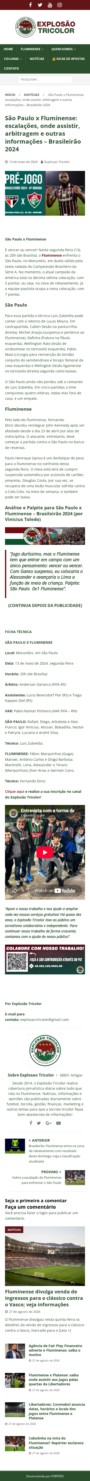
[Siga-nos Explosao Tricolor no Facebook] (31, 1123)
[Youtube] (50, 5)
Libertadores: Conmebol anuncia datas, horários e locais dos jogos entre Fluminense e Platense (57, 1411)
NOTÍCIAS (37, 59)
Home (8, 49)
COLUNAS (11, 59)
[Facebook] (30, 5)
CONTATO (11, 68)
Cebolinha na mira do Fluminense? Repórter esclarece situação (56, 1442)
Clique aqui (14, 791)
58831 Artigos (71, 1075)
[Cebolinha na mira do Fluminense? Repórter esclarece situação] (15, 1443)
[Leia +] (65, 1330)
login (44, 1212)
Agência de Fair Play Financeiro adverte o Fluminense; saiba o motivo (55, 1350)
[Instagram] (59, 5)
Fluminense (30, 49)
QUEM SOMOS (62, 49)
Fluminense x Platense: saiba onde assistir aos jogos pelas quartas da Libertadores (53, 1379)
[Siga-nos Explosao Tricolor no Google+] (47, 1123)
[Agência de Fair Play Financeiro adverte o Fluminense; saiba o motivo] (15, 1351)
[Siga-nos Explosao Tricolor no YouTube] (56, 1123)
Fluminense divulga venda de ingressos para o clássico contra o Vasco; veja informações (44, 1298)
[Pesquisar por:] (45, 79)
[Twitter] (40, 5)
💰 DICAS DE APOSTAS (68, 59)
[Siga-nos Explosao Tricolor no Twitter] (37, 1123)
